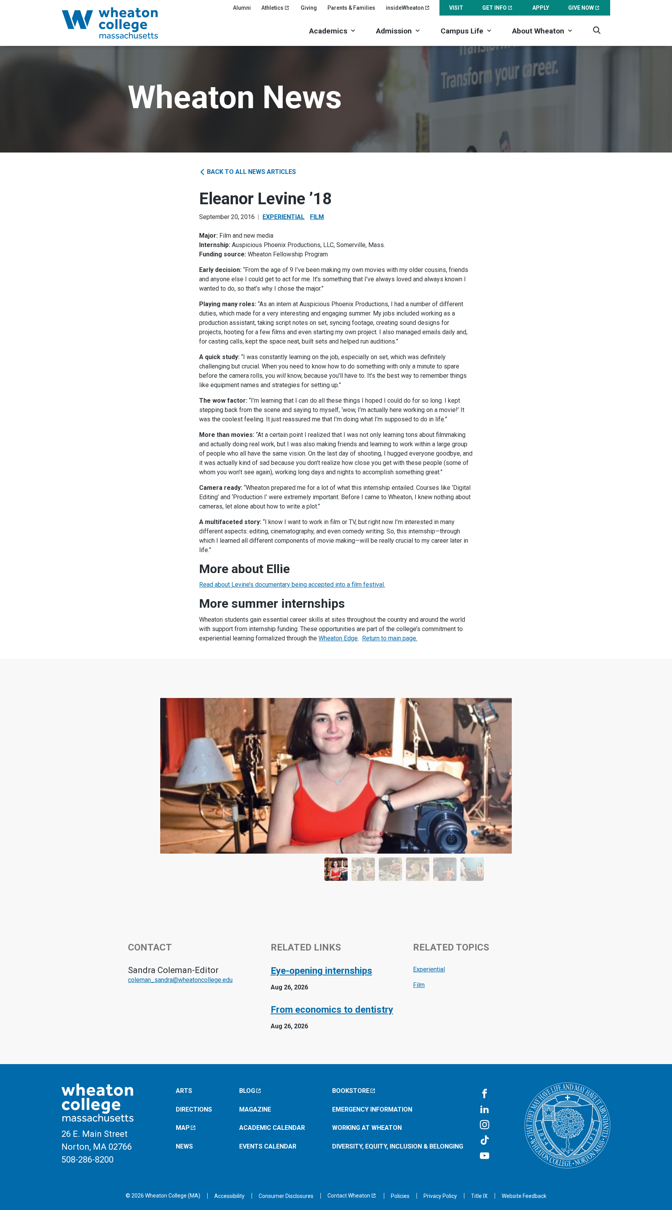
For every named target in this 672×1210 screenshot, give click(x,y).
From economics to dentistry (332, 1009)
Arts (184, 1090)
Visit (456, 8)
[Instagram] (484, 1125)
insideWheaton (405, 8)
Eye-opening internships (321, 970)
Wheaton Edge (338, 638)
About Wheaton (538, 30)
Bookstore (350, 1090)
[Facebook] (484, 1094)
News (184, 1146)
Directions (194, 1109)
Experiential (283, 217)
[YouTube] (484, 1156)
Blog (247, 1090)
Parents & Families (351, 8)
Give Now (581, 8)
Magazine (255, 1109)
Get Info (494, 8)
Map (183, 1127)
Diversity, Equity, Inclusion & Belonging (397, 1146)
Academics (328, 30)
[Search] (596, 30)
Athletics (272, 8)
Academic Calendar (272, 1127)
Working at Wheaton (367, 1127)
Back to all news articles (250, 171)
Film (317, 217)
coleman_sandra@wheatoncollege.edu (180, 980)
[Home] (120, 23)
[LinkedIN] (484, 1109)
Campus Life (462, 30)
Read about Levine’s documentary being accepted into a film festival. (292, 584)
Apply (540, 8)
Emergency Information (372, 1109)
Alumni (242, 8)
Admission (394, 30)
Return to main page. (389, 638)
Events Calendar (267, 1146)
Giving (309, 8)
